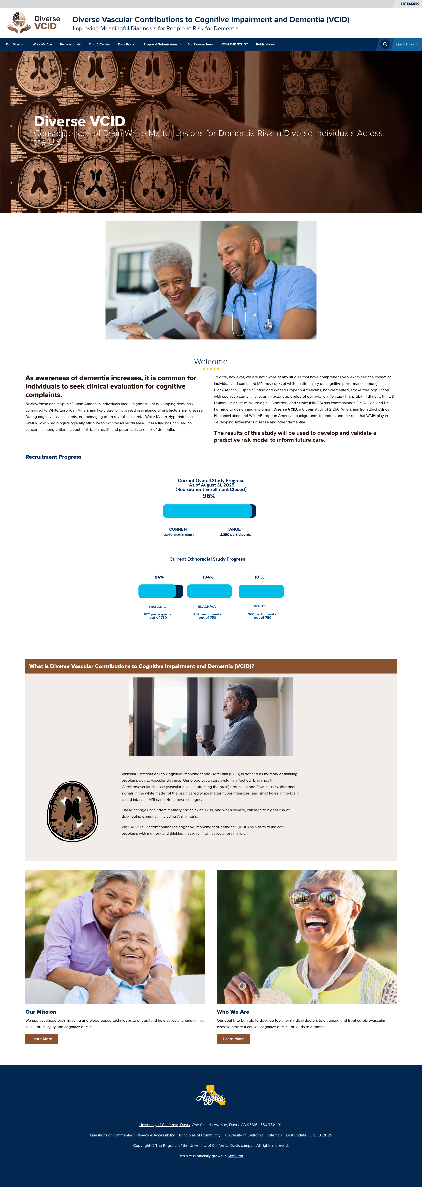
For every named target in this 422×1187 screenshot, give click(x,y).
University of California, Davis (164, 1125)
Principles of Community (200, 1135)
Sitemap (275, 1135)
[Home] (37, 22)
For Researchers (200, 44)
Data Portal (126, 44)
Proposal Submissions (160, 44)
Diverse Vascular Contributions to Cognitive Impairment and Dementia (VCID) (211, 19)
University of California (244, 1135)
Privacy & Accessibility (156, 1135)
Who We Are (42, 44)
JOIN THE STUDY (234, 44)
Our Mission (15, 44)
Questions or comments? (111, 1135)
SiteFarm (235, 1156)
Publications (265, 44)
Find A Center (99, 44)
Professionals (70, 44)
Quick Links (405, 44)
